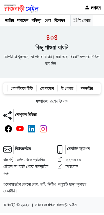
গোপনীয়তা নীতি (22, 88)
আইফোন (71, 166)
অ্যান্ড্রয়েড (72, 159)
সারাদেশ (22, 20)
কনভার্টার (87, 88)
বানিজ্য (36, 20)
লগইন (95, 8)
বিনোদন (59, 20)
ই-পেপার (83, 20)
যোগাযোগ (47, 88)
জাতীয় (9, 20)
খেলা (48, 20)
